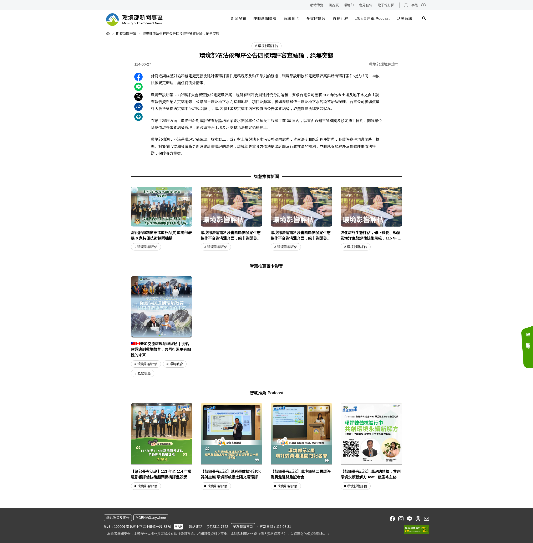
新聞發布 (238, 18)
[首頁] (108, 33)
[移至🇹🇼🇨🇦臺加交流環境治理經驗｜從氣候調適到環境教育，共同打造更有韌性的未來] (162, 307)
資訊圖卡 (291, 18)
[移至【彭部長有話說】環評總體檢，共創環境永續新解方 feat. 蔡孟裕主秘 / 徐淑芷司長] (371, 447)
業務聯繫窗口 (243, 526)
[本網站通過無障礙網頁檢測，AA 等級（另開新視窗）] (416, 529)
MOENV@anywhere (151, 517)
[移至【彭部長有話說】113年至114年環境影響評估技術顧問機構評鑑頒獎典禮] (162, 447)
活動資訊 (404, 18)
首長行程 (340, 18)
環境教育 (176, 364)
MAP (178, 526)
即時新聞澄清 (264, 18)
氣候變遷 (144, 373)
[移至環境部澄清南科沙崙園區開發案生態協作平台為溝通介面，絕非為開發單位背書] (231, 219)
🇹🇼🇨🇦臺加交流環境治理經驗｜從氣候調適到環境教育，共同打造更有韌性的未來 (161, 349)
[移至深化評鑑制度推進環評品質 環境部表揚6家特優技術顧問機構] (162, 219)
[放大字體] (423, 5)
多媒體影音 (315, 18)
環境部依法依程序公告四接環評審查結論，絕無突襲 (181, 33)
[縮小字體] (406, 5)
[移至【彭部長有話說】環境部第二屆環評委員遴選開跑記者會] (301, 447)
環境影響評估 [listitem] (268, 46)
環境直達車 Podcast (372, 18)
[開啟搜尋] (423, 18)
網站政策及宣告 (118, 517)
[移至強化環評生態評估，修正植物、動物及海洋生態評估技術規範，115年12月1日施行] (371, 219)
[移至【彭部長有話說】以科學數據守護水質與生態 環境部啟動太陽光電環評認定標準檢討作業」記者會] (231, 447)
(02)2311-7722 (217, 526)
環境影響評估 (147, 247)
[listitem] (392, 518)
